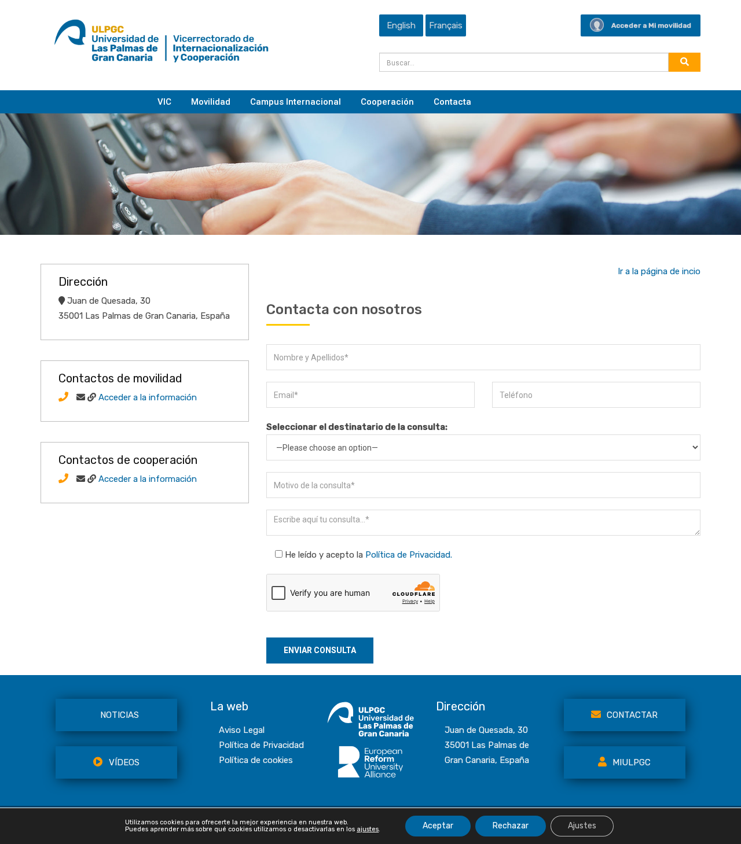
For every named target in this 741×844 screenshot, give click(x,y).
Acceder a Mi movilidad (651, 25)
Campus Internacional (295, 102)
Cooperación (387, 102)
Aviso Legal (242, 730)
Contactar (632, 715)
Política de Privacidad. (408, 555)
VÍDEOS (124, 762)
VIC (164, 102)
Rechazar (511, 826)
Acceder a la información (147, 397)
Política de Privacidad (261, 745)
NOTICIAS (119, 715)
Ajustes (582, 826)
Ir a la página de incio (659, 271)
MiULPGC (631, 762)
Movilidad (210, 102)
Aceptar (438, 826)
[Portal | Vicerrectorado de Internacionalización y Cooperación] (161, 44)
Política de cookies (256, 760)
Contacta (452, 102)
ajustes (368, 829)
